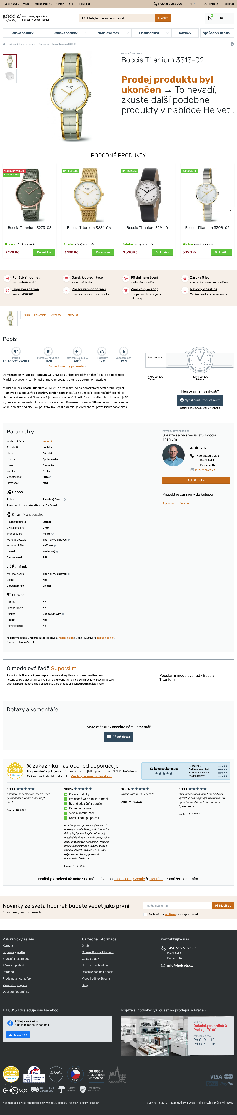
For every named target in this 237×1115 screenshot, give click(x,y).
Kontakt (60, 3)
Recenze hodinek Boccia (98, 972)
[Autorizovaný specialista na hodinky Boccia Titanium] (12, 18)
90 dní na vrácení (144, 277)
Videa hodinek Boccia (96, 978)
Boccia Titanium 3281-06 (89, 227)
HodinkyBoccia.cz (88, 1102)
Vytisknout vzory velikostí (202, 400)
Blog (70, 3)
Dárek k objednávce (87, 277)
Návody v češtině (203, 289)
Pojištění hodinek (26, 277)
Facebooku (123, 879)
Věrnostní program (15, 985)
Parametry (41, 314)
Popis (27, 314)
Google (139, 879)
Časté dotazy (90, 959)
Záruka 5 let (199, 277)
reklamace (22, 959)
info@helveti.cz (205, 470)
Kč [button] (191, 3)
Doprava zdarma (25, 289)
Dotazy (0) (73, 314)
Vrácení (8, 959)
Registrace (228, 3)
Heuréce (156, 879)
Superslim (44, 44)
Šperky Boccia (219, 33)
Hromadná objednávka (97, 965)
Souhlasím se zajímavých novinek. (174, 914)
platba (21, 952)
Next (230, 211)
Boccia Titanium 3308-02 (207, 227)
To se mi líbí (20, 1035)
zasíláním (170, 914)
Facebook (52, 1010)
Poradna (8, 972)
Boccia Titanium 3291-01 (148, 227)
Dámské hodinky (27, 44)
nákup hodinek (105, 637)
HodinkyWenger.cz (46, 1102)
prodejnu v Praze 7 (190, 1010)
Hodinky (12, 44)
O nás (85, 945)
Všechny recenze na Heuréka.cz (91, 776)
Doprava (8, 952)
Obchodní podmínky (16, 991)
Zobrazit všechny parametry (67, 366)
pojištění (20, 965)
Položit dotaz (196, 480)
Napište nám (66, 637)
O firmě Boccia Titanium (98, 952)
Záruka (7, 965)
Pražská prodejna (43, 3)
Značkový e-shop (144, 289)
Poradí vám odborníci (89, 289)
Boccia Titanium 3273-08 (30, 227)
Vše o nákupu (12, 3)
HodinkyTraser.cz (68, 1102)
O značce (57, 314)
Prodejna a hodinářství (17, 978)
